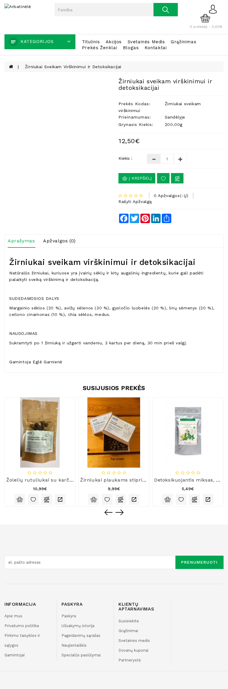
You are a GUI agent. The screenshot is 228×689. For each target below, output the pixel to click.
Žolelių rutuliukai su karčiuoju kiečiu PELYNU (62, 480)
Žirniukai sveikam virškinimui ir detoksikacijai (73, 66)
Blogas (131, 47)
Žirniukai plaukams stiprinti (114, 480)
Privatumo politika (21, 626)
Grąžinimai (128, 631)
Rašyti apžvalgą (135, 201)
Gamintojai (14, 655)
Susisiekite (128, 621)
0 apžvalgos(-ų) (171, 195)
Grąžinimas (183, 41)
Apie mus (13, 616)
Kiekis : (125, 158)
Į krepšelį (139, 178)
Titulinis (91, 41)
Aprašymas (21, 241)
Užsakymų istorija (77, 626)
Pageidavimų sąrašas (80, 635)
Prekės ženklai (99, 47)
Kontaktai (156, 47)
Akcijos (114, 41)
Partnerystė (129, 660)
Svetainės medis (146, 41)
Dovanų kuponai (133, 650)
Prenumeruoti (199, 562)
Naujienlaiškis (74, 645)
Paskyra (68, 616)
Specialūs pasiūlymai (81, 655)
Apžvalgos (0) (59, 241)
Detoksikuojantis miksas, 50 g (190, 480)
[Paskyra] (214, 9)
